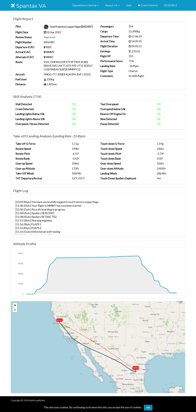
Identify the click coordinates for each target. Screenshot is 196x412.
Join (129, 5)
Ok (148, 407)
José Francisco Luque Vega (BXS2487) (71, 26)
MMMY (50, 52)
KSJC (49, 47)
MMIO (49, 57)
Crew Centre (149, 5)
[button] (85, 5)
